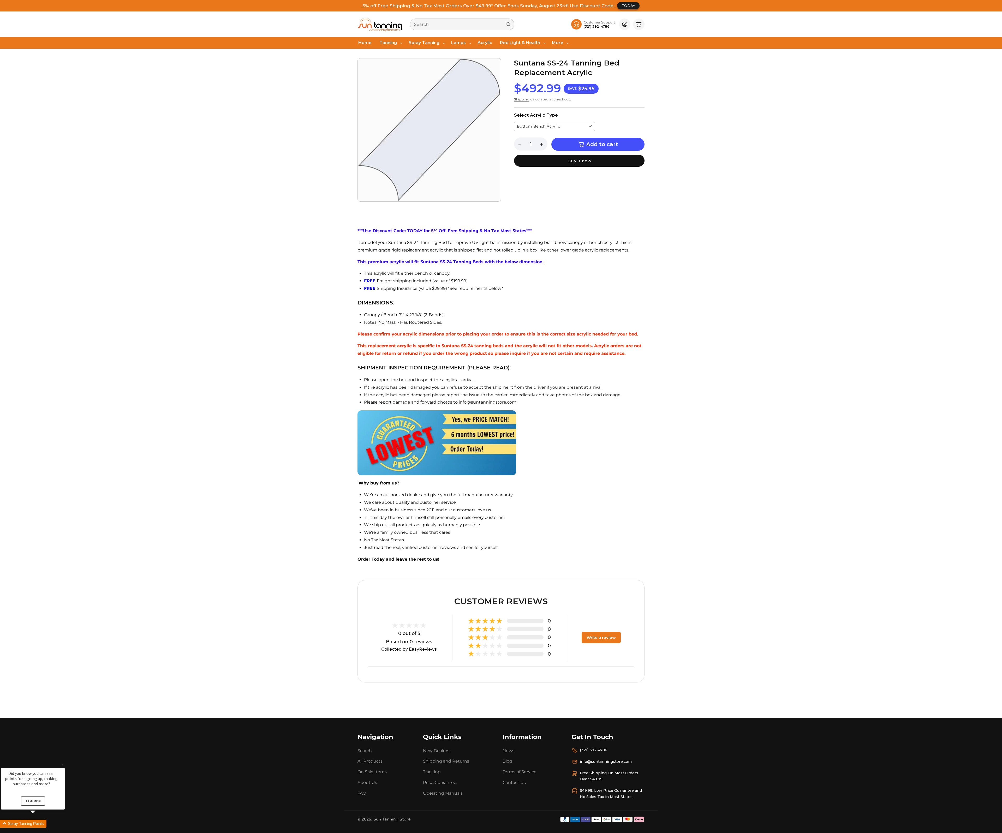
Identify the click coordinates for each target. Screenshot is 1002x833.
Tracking (432, 771)
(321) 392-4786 (593, 750)
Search (364, 750)
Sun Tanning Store (392, 819)
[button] (390, 43)
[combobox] (462, 24)
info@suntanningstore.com (606, 761)
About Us (367, 782)
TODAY (628, 5)
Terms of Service (519, 771)
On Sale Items (372, 771)
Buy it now (579, 160)
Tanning (388, 42)
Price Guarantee (439, 782)
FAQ (361, 793)
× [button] (62, 764)
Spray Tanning (424, 42)
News (508, 750)
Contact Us (514, 782)
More (557, 42)
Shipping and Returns (446, 761)
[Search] (508, 24)
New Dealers (436, 750)
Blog (507, 761)
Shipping (521, 99)
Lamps (458, 42)
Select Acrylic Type (536, 115)
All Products (370, 761)
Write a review (601, 637)
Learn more (33, 801)
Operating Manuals (443, 793)
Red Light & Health (520, 42)
